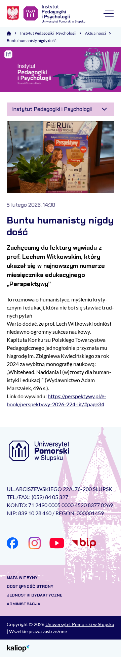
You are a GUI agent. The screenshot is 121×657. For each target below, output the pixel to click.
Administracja (23, 604)
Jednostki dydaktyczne (34, 595)
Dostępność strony (30, 586)
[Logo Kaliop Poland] (18, 648)
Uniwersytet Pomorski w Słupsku (79, 624)
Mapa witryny (22, 577)
